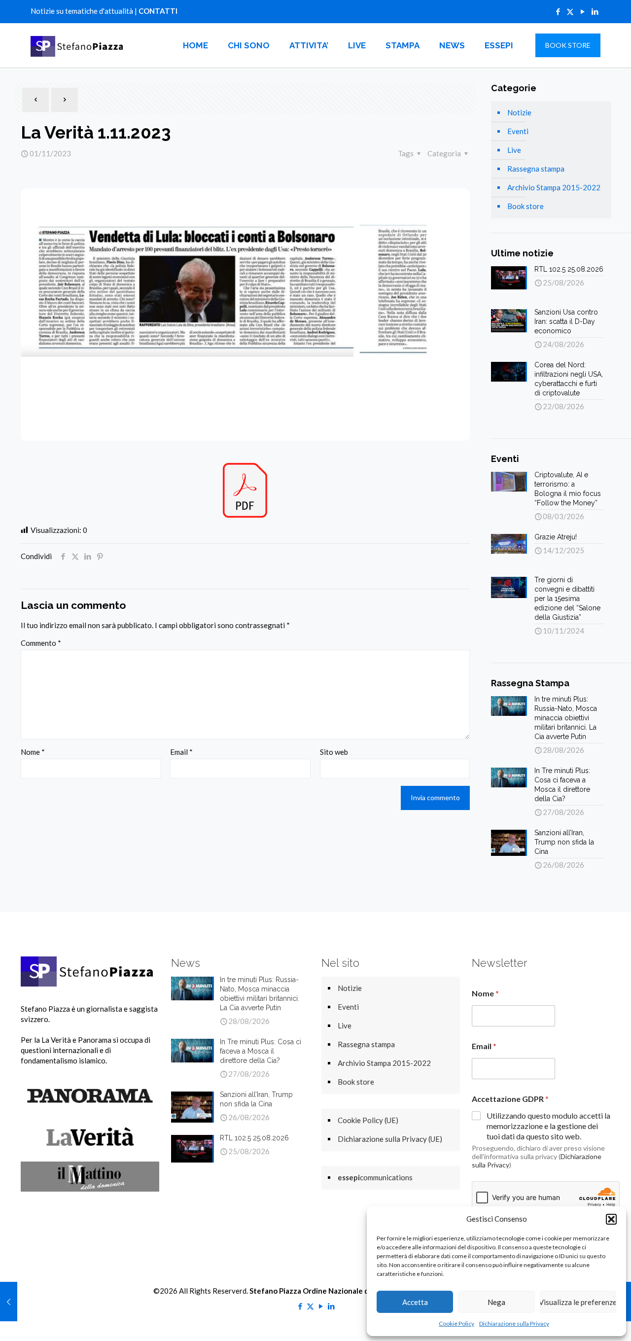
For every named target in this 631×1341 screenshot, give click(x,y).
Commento (41, 642)
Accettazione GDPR (510, 1098)
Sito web (334, 751)
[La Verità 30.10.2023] (8, 1301)
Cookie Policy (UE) (368, 1120)
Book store (525, 206)
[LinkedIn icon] (594, 11)
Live (514, 149)
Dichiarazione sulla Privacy (514, 1323)
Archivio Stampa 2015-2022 (553, 187)
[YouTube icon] (582, 11)
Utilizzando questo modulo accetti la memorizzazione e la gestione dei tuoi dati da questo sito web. (548, 1126)
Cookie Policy (456, 1323)
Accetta (415, 1302)
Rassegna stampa (535, 168)
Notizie (519, 112)
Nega (496, 1302)
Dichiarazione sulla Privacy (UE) (390, 1138)
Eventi (517, 131)
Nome (33, 751)
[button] (611, 1219)
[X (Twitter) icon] (570, 11)
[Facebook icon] (557, 11)
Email (181, 751)
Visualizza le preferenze (578, 1302)
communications (375, 1177)
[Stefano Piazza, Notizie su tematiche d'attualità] (78, 45)
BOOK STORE (568, 45)
